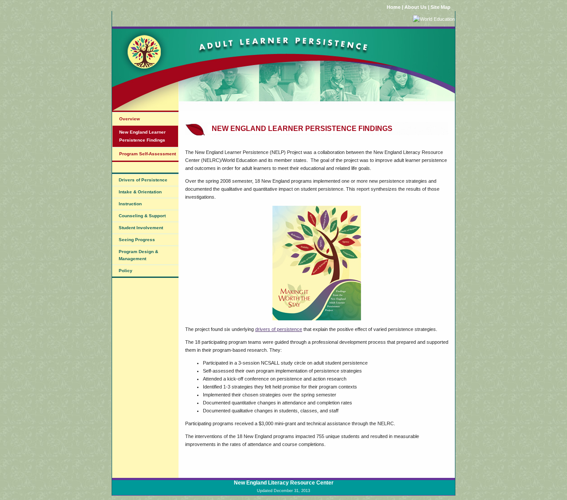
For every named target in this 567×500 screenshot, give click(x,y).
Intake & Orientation (140, 191)
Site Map (440, 7)
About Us (415, 7)
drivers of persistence (278, 329)
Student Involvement (141, 227)
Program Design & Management (138, 255)
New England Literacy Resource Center (284, 483)
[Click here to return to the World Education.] (434, 19)
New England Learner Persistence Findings (142, 136)
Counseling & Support (142, 215)
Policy (125, 270)
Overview (129, 118)
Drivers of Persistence (143, 179)
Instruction (130, 203)
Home (393, 7)
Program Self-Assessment (147, 153)
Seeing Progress (137, 239)
